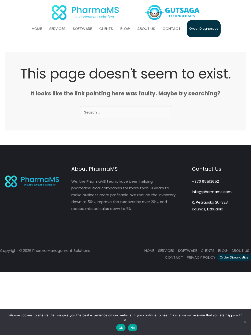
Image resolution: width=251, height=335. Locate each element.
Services (166, 250)
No (132, 328)
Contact (174, 257)
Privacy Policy (201, 257)
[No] (244, 322)
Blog (223, 250)
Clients (207, 250)
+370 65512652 (205, 181)
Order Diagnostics (234, 257)
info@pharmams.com (212, 191)
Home (149, 250)
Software (187, 250)
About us (240, 250)
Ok (121, 328)
